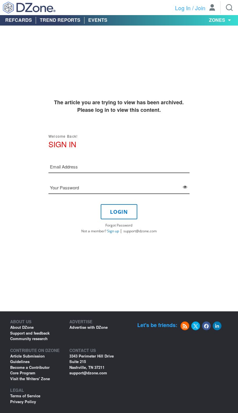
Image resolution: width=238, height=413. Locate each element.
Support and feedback (30, 333)
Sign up (113, 231)
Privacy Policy (23, 401)
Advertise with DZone (88, 327)
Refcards (18, 20)
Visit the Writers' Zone (30, 378)
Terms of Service (25, 395)
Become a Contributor (30, 367)
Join (200, 8)
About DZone (22, 327)
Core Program (22, 373)
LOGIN (119, 211)
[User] (212, 8)
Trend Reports (60, 20)
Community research (29, 338)
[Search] (229, 7)
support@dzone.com (140, 231)
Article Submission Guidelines (27, 358)
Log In (183, 8)
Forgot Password (118, 225)
